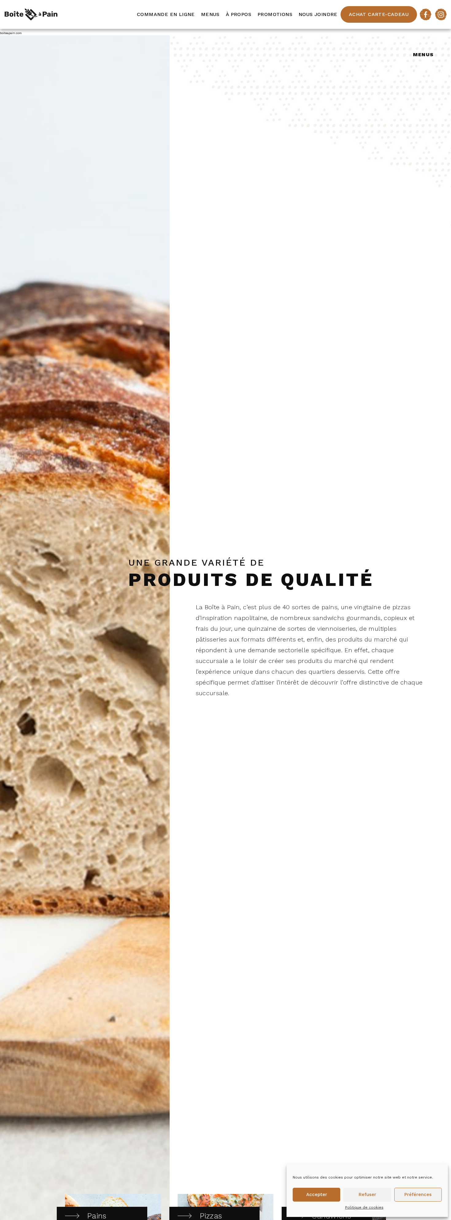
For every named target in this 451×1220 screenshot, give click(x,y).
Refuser (367, 1194)
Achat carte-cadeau (379, 14)
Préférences (418, 1194)
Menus (210, 14)
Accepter (316, 1194)
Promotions (274, 14)
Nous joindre (318, 14)
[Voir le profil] (425, 14)
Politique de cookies (364, 1207)
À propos (238, 14)
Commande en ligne (166, 14)
